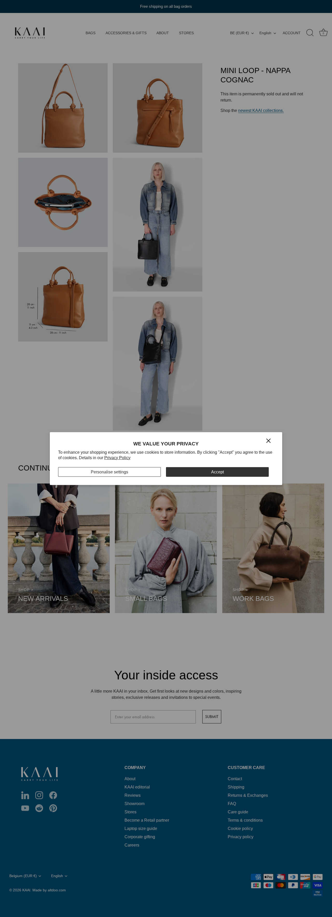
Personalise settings (109, 472)
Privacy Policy (117, 458)
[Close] (268, 440)
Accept (217, 472)
